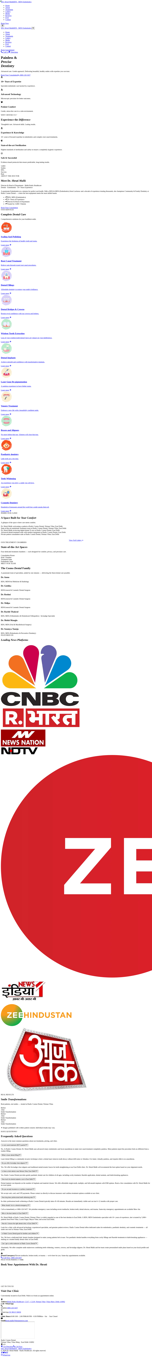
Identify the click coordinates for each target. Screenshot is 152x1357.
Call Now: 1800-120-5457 (12, 1258)
